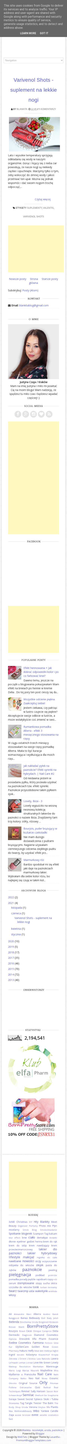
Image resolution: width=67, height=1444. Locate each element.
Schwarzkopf (15, 1395)
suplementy (34, 208)
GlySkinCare (22, 1346)
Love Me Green (42, 1362)
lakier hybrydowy (42, 1253)
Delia (55, 1331)
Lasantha (55, 1436)
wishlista (53, 1291)
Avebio (46, 1314)
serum (12, 1283)
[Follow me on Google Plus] (25, 414)
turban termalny (48, 1287)
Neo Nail (34, 1378)
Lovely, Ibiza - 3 (32, 801)
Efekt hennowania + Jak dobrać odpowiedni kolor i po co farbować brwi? (41, 672)
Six (45, 1395)
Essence (53, 1338)
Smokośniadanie (48, 1229)
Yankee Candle (49, 1411)
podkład (40, 1275)
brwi (24, 1237)
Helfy (31, 1350)
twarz (13, 1291)
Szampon (38, 1233)
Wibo (36, 1411)
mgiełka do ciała (47, 1257)
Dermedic (14, 1335)
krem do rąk (50, 1241)
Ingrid (12, 1354)
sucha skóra (50, 1283)
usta (31, 1291)
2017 (11, 958)
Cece (29, 1331)
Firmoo (48, 1342)
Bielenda (14, 1322)
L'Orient (22, 1358)
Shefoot (39, 1395)
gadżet (30, 1241)
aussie (18, 1415)
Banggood (14, 1318)
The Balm (48, 1403)
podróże (52, 1275)
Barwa (24, 1318)
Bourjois (13, 1331)
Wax (11, 1411)
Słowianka (14, 1403)
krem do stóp (18, 1245)
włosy (12, 1295)
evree (35, 1415)
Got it (44, 33)
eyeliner (21, 1241)
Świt (11, 1419)
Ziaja (11, 1415)
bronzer (26, 1415)
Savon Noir (52, 1391)
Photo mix (45, 1225)
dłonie (12, 1241)
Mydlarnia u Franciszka (22, 1374)
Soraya (12, 1399)
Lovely (54, 1362)
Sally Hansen (38, 1391)
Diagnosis (27, 1335)
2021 (11, 903)
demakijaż (42, 1237)
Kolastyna (31, 1354)
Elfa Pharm (39, 1338)
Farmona (38, 1342)
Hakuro (23, 1350)
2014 (11, 974)
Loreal (29, 1362)
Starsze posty (50, 279)
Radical (47, 1387)
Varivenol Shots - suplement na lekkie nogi (33, 90)
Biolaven (53, 1322)
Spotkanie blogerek (20, 1233)
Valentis (48, 208)
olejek (39, 1265)
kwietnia (16, 928)
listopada (17, 907)
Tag (46, 1233)
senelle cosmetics (49, 1415)
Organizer (23, 1225)
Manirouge (52, 1366)
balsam (53, 1233)
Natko (23, 1378)
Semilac (28, 1395)
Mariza (25, 1370)
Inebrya (48, 1350)
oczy (38, 1261)
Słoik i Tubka (51, 1399)
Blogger (40, 1433)
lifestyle (14, 1257)
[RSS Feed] (49, 414)
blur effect (14, 1237)
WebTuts (22, 1436)
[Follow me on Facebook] (18, 414)
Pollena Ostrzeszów (20, 1387)
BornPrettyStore (42, 1326)
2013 (11, 980)
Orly (43, 1382)
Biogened (44, 1322)
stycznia (16, 934)
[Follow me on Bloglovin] (41, 414)
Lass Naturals (43, 1358)
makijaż (28, 1257)
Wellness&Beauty (23, 1411)
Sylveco (38, 1399)
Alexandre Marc (22, 1314)
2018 (11, 952)
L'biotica (31, 1358)
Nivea (44, 1378)
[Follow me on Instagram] (33, 414)
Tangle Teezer (33, 1403)
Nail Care (44, 1374)
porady (23, 1279)
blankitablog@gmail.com (34, 305)
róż (55, 1279)
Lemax (22, 1362)
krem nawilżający (39, 1245)
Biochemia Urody (29, 1322)
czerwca (16, 913)
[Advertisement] (36, 248)
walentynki (41, 1291)
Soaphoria (53, 1395)
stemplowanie (25, 1283)
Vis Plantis (52, 1407)
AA (10, 1314)
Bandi (55, 1314)
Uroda (25, 1407)
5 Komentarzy (47, 109)
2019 (11, 946)
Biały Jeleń (52, 1318)
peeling (53, 1270)
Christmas (22, 1221)
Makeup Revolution (20, 1366)
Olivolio (13, 1383)
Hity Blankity (42, 1221)
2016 (11, 963)
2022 (11, 897)
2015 (11, 969)
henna (38, 1241)
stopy (39, 1283)
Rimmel (25, 1391)
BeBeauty (34, 1318)
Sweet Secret (25, 1399)
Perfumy (33, 1225)
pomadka (14, 1279)
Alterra (37, 1314)
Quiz (37, 1387)
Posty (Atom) (30, 290)
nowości (28, 1261)
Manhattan (38, 1366)
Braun (22, 1331)
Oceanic (53, 1378)
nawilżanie (15, 1261)
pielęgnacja (20, 1274)
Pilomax (54, 1383)
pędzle (32, 1279)
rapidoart (41, 1279)
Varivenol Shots (33, 216)
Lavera (54, 1358)
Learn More (28, 33)
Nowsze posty (17, 279)
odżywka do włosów (21, 1265)
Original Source (28, 1383)
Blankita (22, 109)
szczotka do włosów (20, 1287)
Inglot (55, 1350)
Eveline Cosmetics (20, 1342)
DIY (30, 1221)
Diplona (13, 1338)
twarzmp (23, 1291)
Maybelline (46, 1370)
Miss (56, 1370)
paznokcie (32, 1269)
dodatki (53, 1237)
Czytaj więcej (43, 199)
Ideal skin (39, 1350)
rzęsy (50, 1279)
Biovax (12, 1326)
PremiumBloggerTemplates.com (33, 1440)
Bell (43, 1318)
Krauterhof (44, 1354)
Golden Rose (40, 1346)
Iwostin (20, 1354)
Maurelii (35, 1370)
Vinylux (41, 1407)
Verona (33, 1407)
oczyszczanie (49, 1261)
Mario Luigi (15, 1370)
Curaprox (47, 1331)
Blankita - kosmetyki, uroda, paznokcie (42, 1430)
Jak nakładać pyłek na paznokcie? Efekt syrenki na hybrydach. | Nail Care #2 (39, 769)
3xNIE (12, 1221)
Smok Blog (30, 1229)
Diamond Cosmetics (46, 1335)
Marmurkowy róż (33, 860)
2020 (11, 941)
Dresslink (24, 1338)
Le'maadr (13, 1362)
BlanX (21, 1326)
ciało (31, 1237)
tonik (36, 1287)
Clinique (37, 1331)
